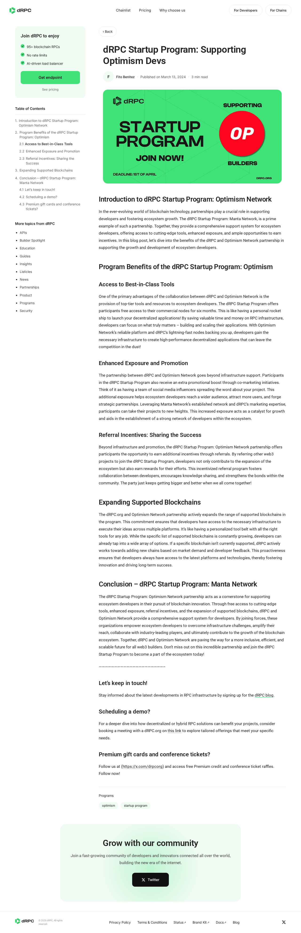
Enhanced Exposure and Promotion (53, 151)
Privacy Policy (120, 922)
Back (108, 31)
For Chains (278, 10)
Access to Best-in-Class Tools (49, 144)
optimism (108, 805)
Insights (26, 264)
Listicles (26, 272)
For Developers (245, 10)
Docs (221, 922)
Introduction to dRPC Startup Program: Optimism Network (49, 123)
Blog (236, 922)
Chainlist (123, 10)
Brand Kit (201, 922)
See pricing (50, 89)
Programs (27, 303)
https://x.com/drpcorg (142, 766)
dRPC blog (264, 695)
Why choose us (172, 10)
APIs (23, 233)
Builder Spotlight (32, 241)
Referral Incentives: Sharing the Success (50, 160)
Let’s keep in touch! (40, 189)
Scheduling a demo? (41, 197)
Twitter (153, 879)
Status (180, 922)
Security (26, 311)
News (24, 280)
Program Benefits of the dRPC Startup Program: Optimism (49, 135)
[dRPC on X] (284, 922)
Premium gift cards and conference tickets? (53, 206)
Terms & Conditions (152, 922)
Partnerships (29, 287)
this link (174, 730)
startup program (135, 805)
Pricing (145, 10)
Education (27, 248)
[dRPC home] (20, 10)
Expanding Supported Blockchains (46, 170)
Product (26, 295)
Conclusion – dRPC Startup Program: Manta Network (48, 180)
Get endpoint (50, 77)
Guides (25, 256)
